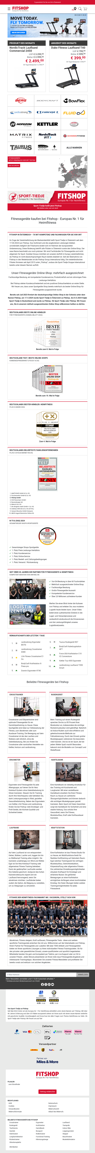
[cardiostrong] (21, 112)
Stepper (65, 1134)
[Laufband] (26, 840)
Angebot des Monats (63, 43)
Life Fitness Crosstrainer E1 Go (32, 657)
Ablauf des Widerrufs (55, 1112)
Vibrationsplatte (15, 1142)
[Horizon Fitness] (21, 124)
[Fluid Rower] (74, 112)
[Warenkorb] (86, 9)
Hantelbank (57, 760)
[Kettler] (47, 124)
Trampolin (66, 1125)
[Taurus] (21, 147)
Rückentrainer (14, 1139)
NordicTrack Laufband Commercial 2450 (24, 49)
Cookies (11, 1106)
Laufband (14, 828)
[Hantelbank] (68, 772)
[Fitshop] (20, 9)
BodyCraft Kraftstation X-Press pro (31, 664)
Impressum (52, 1106)
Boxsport (39, 1131)
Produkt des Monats (22, 43)
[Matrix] (21, 136)
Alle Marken (13, 1147)
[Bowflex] (74, 100)
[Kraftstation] (68, 840)
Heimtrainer (13, 1134)
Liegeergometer (68, 1131)
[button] (12, 25)
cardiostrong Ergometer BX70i (30, 643)
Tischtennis (13, 1128)
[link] (47, 171)
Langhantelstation (16, 1137)
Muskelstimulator (69, 1139)
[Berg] (21, 100)
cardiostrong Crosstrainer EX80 (31, 650)
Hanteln (12, 1131)
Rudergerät (57, 695)
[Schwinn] (74, 136)
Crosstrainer (16, 695)
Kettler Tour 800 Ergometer (70, 661)
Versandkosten (14, 1109)
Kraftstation (58, 828)
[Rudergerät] (68, 707)
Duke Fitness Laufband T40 (68, 47)
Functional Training (43, 1137)
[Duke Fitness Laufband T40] (68, 76)
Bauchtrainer (67, 1137)
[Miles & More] (47, 1060)
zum (14, 1084)
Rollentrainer (40, 1134)
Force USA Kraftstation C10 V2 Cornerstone (70, 655)
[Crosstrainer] (26, 707)
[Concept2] (47, 112)
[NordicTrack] (47, 136)
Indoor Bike (67, 1128)
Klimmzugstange (42, 1139)
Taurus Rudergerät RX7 (68, 642)
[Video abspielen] (28, 589)
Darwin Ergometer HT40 (31, 671)
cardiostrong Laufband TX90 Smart (71, 666)
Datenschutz (53, 1103)
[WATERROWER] (47, 147)
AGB (10, 1103)
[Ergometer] (26, 772)
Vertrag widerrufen (47, 1092)
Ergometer (14, 760)
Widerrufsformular (15, 1112)
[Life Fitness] (74, 124)
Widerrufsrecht (53, 1109)
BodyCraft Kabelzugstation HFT (70, 647)
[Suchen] (80, 9)
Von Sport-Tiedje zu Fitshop (18, 1009)
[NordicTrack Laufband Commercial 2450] (26, 79)
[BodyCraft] (47, 100)
